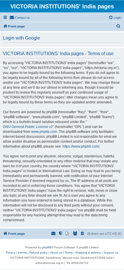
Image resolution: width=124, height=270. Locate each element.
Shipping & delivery (88, 252)
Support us (111, 252)
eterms (22, 252)
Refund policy (38, 252)
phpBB (46, 247)
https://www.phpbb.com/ (81, 146)
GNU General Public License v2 (28, 127)
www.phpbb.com (44, 132)
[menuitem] (20, 17)
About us (56, 252)
